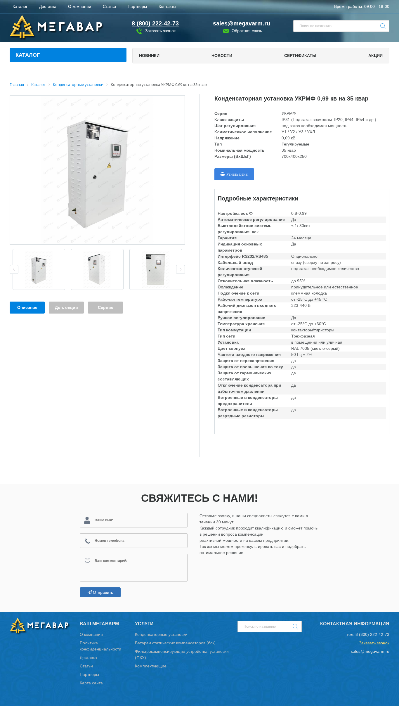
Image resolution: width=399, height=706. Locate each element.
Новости (221, 55)
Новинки (149, 55)
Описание (27, 307)
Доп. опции (66, 307)
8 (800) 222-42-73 (372, 634)
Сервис (105, 307)
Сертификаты (300, 55)
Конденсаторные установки (161, 634)
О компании (91, 634)
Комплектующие (150, 666)
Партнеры (89, 674)
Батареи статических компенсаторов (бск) (175, 643)
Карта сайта (91, 683)
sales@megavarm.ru (241, 23)
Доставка (88, 657)
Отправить (102, 592)
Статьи (86, 666)
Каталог (27, 55)
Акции (375, 55)
